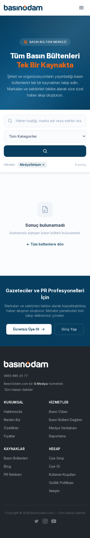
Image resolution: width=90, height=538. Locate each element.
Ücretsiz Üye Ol (26, 329)
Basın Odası (58, 412)
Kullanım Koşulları (62, 474)
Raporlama (57, 436)
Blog (7, 466)
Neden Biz (12, 420)
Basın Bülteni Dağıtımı (65, 420)
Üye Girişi (56, 458)
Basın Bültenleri (16, 458)
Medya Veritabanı (63, 428)
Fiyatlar (9, 436)
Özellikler (11, 428)
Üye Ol (54, 466)
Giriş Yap (69, 329)
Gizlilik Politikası (61, 483)
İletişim (54, 491)
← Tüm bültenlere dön (45, 244)
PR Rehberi (13, 474)
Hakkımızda (13, 412)
